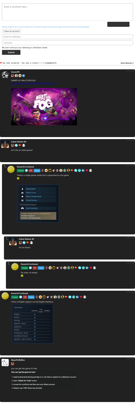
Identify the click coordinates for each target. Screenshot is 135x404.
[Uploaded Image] (44, 107)
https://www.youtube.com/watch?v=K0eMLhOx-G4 (33, 83)
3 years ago (130, 71)
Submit (11, 52)
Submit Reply (116, 24)
